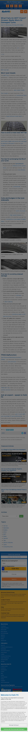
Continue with (14, 729)
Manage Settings (13, 725)
